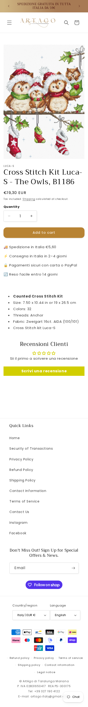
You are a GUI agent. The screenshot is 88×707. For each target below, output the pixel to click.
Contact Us (19, 512)
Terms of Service (24, 501)
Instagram (18, 522)
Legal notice (46, 672)
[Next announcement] (79, 6)
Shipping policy (29, 665)
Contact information (59, 665)
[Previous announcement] (9, 6)
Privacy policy (44, 658)
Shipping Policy (22, 480)
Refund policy (20, 658)
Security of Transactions (31, 448)
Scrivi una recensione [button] (44, 371)
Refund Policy (21, 469)
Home (14, 438)
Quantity (11, 207)
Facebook (18, 533)
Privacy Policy (21, 459)
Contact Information (27, 490)
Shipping (29, 199)
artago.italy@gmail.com (50, 696)
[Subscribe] (73, 568)
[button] (9, 23)
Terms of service (70, 658)
